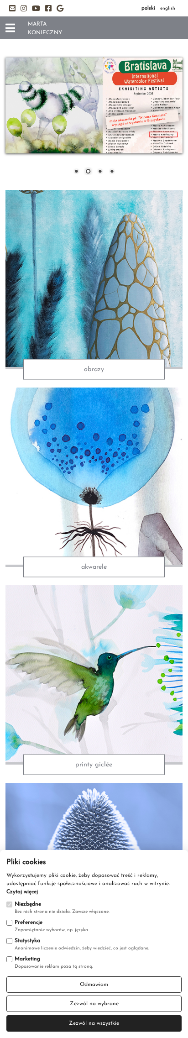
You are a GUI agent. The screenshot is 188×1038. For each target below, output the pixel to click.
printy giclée (93, 764)
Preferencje (28, 922)
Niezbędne (28, 904)
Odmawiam (94, 984)
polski (148, 8)
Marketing (27, 959)
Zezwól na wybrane (94, 1004)
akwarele (94, 566)
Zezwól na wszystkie (94, 1023)
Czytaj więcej (22, 892)
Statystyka (27, 941)
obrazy (94, 369)
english (167, 8)
